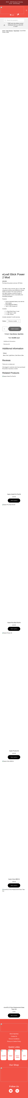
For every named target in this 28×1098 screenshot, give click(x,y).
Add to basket (15, 329)
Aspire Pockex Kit (14, 751)
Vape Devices (9, 30)
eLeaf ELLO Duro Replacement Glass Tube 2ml (14, 1008)
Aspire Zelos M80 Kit (14, 879)
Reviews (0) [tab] (7, 344)
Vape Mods (16, 30)
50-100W (14, 337)
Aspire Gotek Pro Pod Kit (14, 494)
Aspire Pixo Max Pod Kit (14, 622)
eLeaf (18, 337)
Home (3, 30)
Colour (4, 321)
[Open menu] (26, 10)
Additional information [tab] (9, 341)
